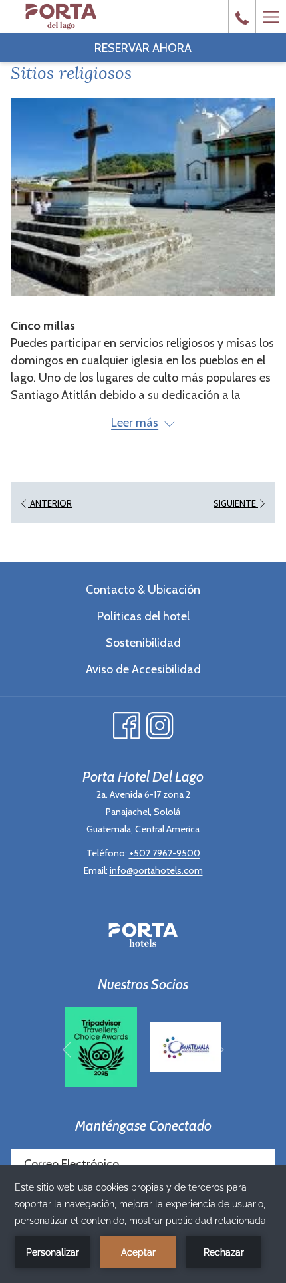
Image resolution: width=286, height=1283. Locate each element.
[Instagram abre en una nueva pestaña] (160, 722)
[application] (143, 1224)
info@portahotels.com (156, 870)
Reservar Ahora (143, 48)
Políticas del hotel (143, 616)
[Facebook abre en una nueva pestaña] (126, 722)
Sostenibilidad (143, 643)
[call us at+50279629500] (242, 17)
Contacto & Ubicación (143, 589)
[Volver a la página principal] (61, 16)
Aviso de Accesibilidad (143, 669)
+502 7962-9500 (164, 853)
